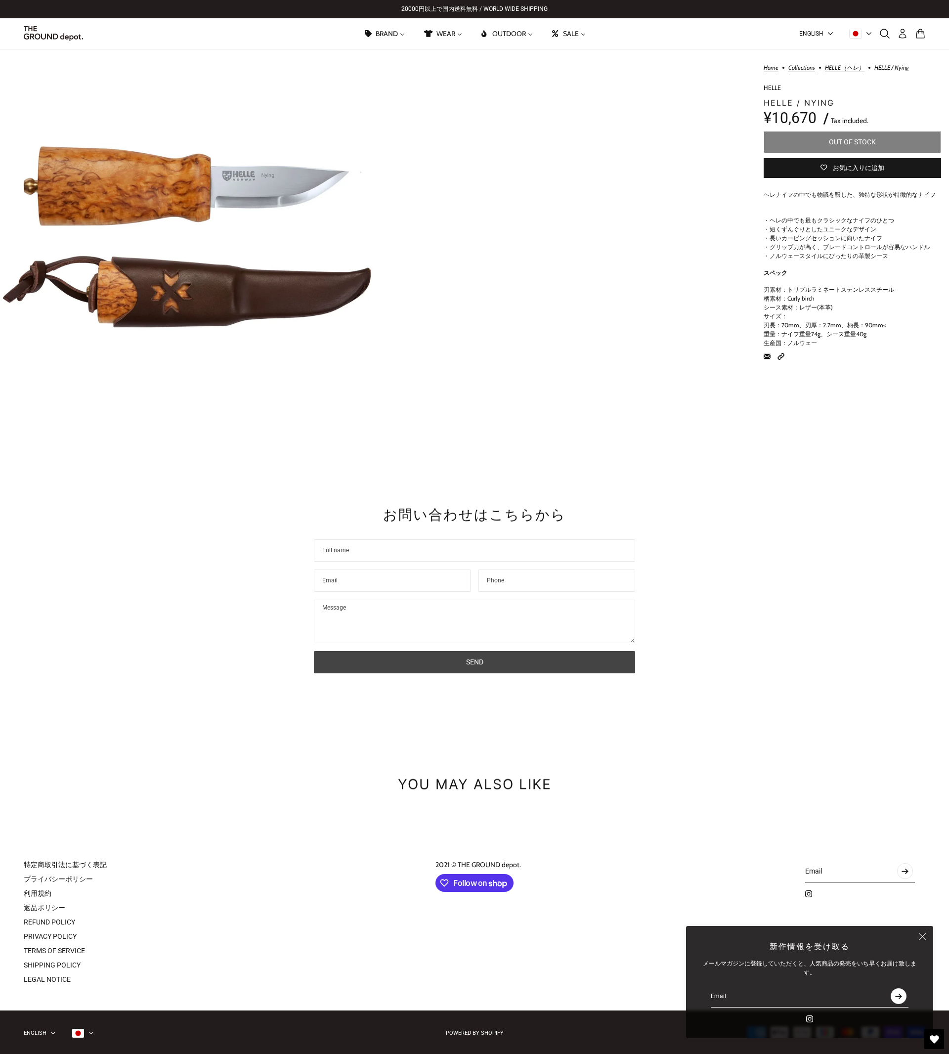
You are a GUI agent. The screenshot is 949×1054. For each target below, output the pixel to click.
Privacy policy (50, 936)
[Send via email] (767, 356)
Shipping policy (52, 965)
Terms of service (54, 951)
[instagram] (809, 1018)
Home (771, 68)
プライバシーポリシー (58, 879)
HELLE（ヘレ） (844, 68)
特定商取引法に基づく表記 (65, 865)
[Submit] (898, 996)
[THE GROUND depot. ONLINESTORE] (53, 33)
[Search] (885, 34)
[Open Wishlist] (934, 1039)
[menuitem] (384, 33)
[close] (922, 937)
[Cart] (920, 34)
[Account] (902, 34)
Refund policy (49, 922)
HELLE (772, 88)
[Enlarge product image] (186, 235)
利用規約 (37, 893)
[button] (781, 356)
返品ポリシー (44, 908)
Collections (801, 68)
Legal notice (47, 979)
